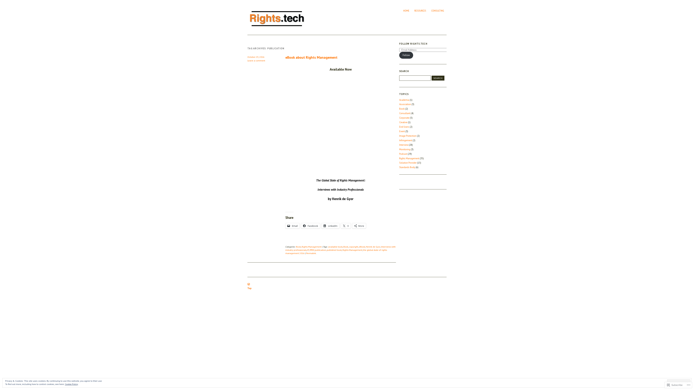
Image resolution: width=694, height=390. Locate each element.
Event (402, 131)
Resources (420, 10)
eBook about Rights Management (311, 57)
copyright (353, 246)
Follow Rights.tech (413, 43)
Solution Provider (408, 162)
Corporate (404, 117)
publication (320, 250)
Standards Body (407, 167)
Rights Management (312, 246)
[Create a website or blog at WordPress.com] (248, 284)
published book (334, 250)
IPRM (312, 250)
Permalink (311, 253)
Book (298, 246)
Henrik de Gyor (373, 246)
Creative (403, 122)
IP (308, 250)
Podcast (403, 153)
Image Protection (407, 135)
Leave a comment (256, 60)
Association (405, 104)
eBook (362, 246)
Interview (403, 144)
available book (335, 246)
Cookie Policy (71, 384)
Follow (406, 55)
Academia (404, 99)
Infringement (405, 140)
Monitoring (404, 149)
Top (249, 288)
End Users (404, 126)
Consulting (437, 10)
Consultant (404, 113)
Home (406, 10)
